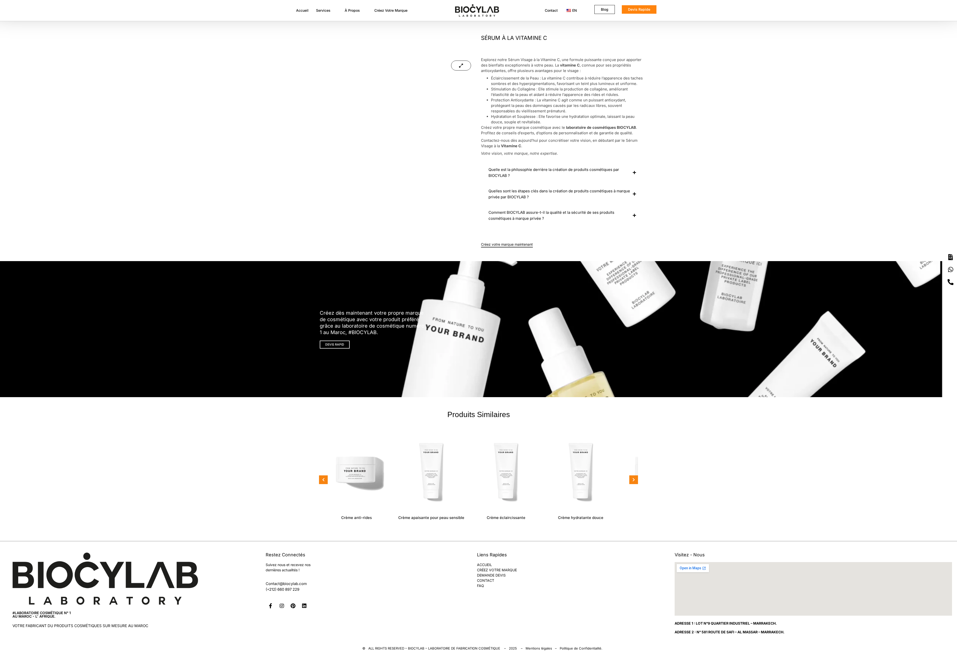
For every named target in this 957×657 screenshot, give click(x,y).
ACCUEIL (484, 565)
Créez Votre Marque (390, 10)
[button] (326, 10)
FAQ (480, 586)
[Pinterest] (293, 606)
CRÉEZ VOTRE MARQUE (497, 570)
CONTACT (485, 580)
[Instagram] (282, 606)
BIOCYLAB (416, 648)
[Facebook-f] (271, 606)
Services (323, 10)
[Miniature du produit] (461, 66)
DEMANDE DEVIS (491, 575)
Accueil (302, 10)
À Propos (352, 10)
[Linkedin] (304, 606)
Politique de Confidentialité (580, 648)
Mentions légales (539, 648)
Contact (551, 10)
